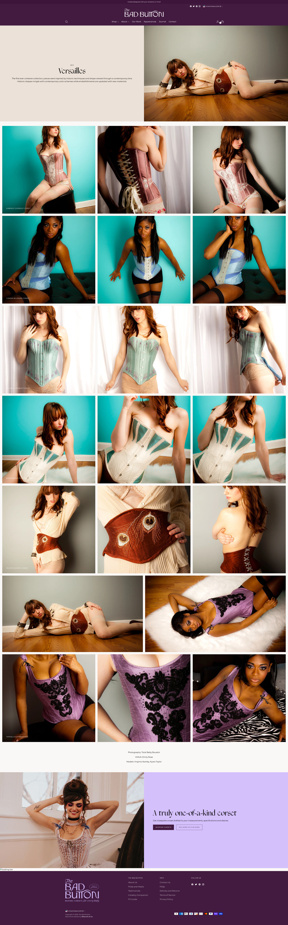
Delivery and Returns (170, 891)
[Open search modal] (66, 21)
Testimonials (134, 891)
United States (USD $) (213, 6)
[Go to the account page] (217, 21)
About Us (132, 882)
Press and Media (136, 887)
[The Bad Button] (144, 13)
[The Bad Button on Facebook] (191, 6)
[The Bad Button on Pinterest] (197, 6)
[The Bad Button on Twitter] (194, 6)
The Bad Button (84, 914)
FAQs (162, 887)
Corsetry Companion (138, 895)
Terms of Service (167, 895)
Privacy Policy (166, 899)
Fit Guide (132, 899)
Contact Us (165, 882)
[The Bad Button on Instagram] (200, 6)
